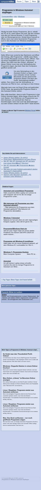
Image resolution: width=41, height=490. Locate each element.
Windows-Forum (30, 110)
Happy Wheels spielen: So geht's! (16, 157)
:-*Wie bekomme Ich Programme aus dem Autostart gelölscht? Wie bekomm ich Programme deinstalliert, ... (19, 209)
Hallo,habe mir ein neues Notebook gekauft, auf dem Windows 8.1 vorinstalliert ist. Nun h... (21, 244)
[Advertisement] (20, 133)
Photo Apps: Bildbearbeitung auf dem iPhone (20, 159)
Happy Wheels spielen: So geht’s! (16, 173)
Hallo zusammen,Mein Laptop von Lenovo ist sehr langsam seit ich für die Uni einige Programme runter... (20, 194)
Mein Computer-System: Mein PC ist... (20, 254)
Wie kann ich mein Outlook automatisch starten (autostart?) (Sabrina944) (20, 170)
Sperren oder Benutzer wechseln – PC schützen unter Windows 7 (17, 175)
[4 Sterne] (6, 26)
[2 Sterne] (4, 26)
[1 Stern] (2, 26)
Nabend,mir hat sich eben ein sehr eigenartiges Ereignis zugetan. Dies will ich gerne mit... (21, 221)
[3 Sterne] (5, 26)
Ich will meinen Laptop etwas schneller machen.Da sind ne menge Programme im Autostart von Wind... (19, 265)
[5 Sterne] (8, 26)
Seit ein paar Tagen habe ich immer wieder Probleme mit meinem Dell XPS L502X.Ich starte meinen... (19, 232)
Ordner (4, 295)
